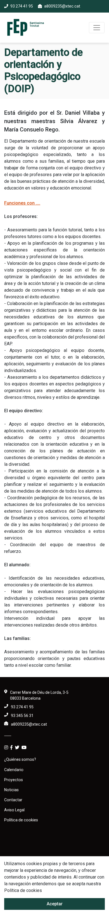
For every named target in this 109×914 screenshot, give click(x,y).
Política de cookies (21, 820)
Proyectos (13, 780)
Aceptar (55, 903)
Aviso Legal (14, 810)
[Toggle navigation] (97, 27)
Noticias (11, 790)
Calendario (13, 769)
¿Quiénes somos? (20, 759)
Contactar (13, 800)
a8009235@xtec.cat (62, 6)
